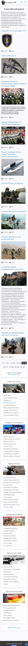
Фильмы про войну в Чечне (11, 504)
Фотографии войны (9, 495)
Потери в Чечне (8, 507)
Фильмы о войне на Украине (11, 456)
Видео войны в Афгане (10, 579)
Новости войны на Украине (11, 439)
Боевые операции (8, 574)
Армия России (7, 395)
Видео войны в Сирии (9, 538)
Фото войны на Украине (10, 449)
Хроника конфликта (9, 610)
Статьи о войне (8, 567)
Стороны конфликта (9, 531)
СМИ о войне (7, 613)
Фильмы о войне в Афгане (11, 581)
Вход (18, 374)
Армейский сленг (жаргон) (11, 412)
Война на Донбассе (9, 436)
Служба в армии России (10, 398)
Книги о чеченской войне (10, 499)
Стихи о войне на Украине (11, 451)
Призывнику (7, 400)
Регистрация (12, 374)
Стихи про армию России (10, 415)
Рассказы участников (9, 444)
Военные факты (8, 485)
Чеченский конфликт (9, 477)
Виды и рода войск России (11, 408)
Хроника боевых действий (11, 480)
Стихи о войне (7, 497)
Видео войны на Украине (10, 454)
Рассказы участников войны (11, 482)
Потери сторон (7, 446)
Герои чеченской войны (10, 487)
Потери (5, 584)
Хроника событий (8, 441)
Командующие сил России (11, 490)
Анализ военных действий (11, 605)
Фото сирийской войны (10, 540)
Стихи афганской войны (10, 577)
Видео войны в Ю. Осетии (11, 620)
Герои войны (7, 572)
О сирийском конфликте (10, 528)
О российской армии (9, 405)
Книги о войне (7, 615)
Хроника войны (8, 533)
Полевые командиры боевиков (12, 492)
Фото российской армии (10, 410)
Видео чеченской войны (10, 502)
